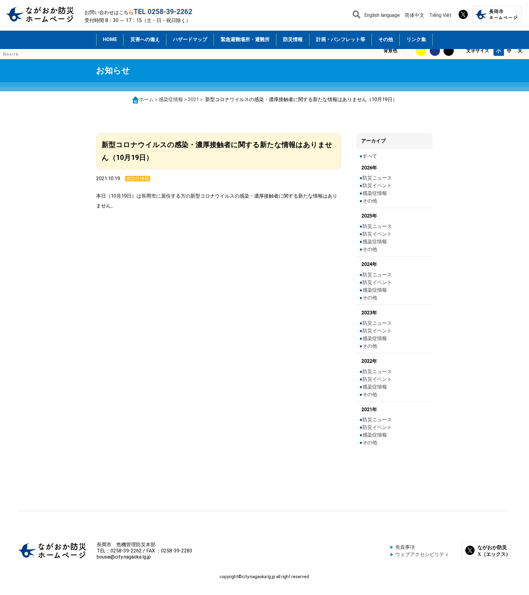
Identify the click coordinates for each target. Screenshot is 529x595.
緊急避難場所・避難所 (245, 39)
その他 (385, 39)
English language (382, 15)
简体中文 (414, 15)
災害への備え (145, 39)
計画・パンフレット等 (340, 39)
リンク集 (416, 39)
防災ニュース (377, 178)
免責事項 (405, 547)
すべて (369, 156)
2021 (193, 99)
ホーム (146, 99)
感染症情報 (171, 99)
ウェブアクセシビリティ (422, 554)
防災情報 (293, 39)
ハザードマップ (190, 39)
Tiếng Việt (440, 15)
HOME (110, 39)
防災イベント (377, 185)
